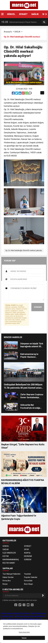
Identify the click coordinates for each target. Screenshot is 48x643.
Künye (5, 584)
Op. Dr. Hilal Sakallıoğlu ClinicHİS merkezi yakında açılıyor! (23, 250)
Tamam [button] (24, 638)
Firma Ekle (28, 581)
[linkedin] (20, 94)
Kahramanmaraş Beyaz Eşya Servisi (15, 613)
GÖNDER (38, 307)
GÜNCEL (11, 14)
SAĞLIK (35, 14)
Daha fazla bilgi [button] (24, 632)
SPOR (26, 549)
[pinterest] (23, 94)
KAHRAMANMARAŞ (11, 560)
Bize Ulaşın (28, 584)
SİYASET (23, 14)
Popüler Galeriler (30, 577)
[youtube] (28, 605)
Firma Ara (6, 581)
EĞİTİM (6, 556)
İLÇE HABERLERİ (9, 553)
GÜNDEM (27, 560)
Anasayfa (8, 32)
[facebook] (13, 94)
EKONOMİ (28, 556)
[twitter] (16, 94)
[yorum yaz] (30, 94)
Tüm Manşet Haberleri (11, 574)
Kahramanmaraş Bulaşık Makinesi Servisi (24, 619)
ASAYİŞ (27, 553)
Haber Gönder (8, 577)
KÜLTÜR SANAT (9, 563)
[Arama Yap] (44, 22)
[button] (46, 14)
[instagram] (24, 605)
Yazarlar (27, 574)
